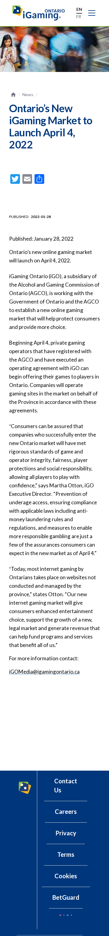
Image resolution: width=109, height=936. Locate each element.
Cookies (65, 875)
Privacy (65, 833)
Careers (66, 811)
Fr (78, 16)
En (79, 9)
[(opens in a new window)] (60, 915)
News (27, 94)
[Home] (42, 13)
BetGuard (65, 897)
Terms (65, 854)
